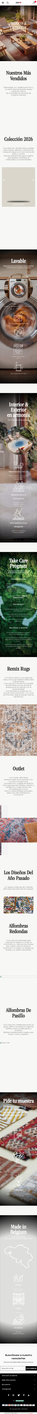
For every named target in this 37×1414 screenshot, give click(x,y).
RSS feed (24, 1409)
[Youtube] (28, 1395)
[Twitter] (19, 1395)
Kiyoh (31, 1413)
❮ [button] (2, 33)
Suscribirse (31, 1368)
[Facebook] (8, 1395)
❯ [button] (34, 33)
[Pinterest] (23, 1395)
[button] (3, 3)
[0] (34, 3)
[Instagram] (13, 1395)
